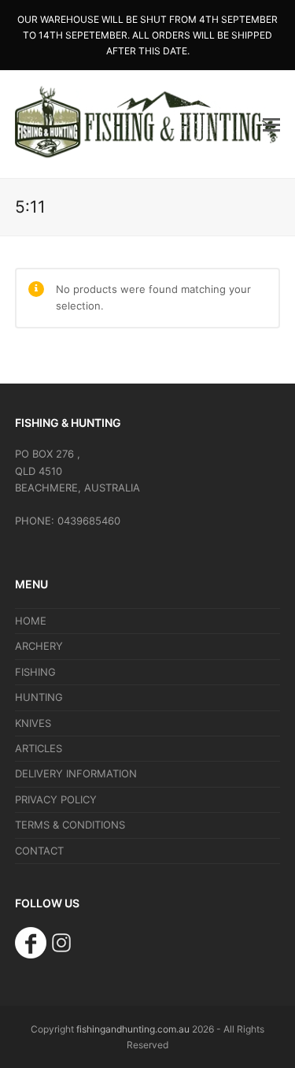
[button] (271, 124)
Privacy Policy (56, 799)
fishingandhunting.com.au (133, 1029)
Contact (39, 850)
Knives (33, 723)
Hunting (39, 697)
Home (30, 620)
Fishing (35, 672)
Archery (39, 646)
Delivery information (76, 773)
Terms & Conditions (70, 824)
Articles (38, 748)
